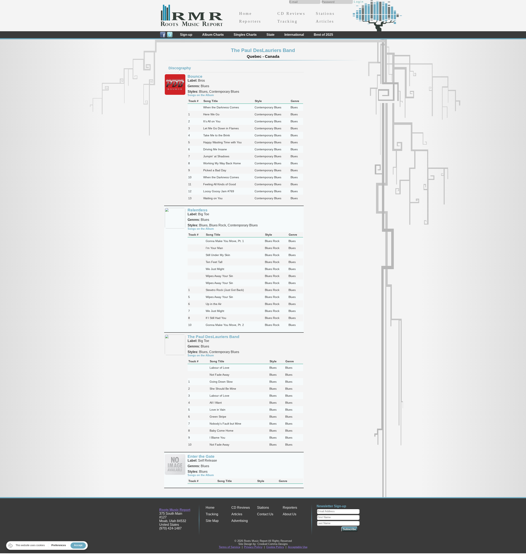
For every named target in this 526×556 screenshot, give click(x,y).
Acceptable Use (297, 547)
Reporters (250, 21)
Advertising (239, 520)
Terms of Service (229, 547)
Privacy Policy (253, 547)
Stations (325, 13)
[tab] (179, 68)
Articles (325, 21)
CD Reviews (291, 13)
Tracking (287, 21)
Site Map (212, 520)
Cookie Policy (275, 547)
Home (245, 13)
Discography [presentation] (179, 68)
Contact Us (265, 514)
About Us (289, 514)
